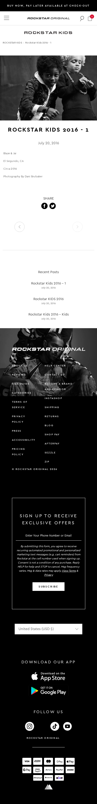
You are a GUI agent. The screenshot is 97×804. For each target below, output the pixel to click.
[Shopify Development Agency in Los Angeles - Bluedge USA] (48, 787)
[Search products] (82, 18)
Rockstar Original (43, 738)
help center (55, 365)
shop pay (52, 434)
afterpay (52, 443)
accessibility (24, 440)
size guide (21, 384)
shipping (52, 407)
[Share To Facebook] (44, 206)
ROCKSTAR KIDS (12, 42)
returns (52, 416)
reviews (19, 374)
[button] (89, 18)
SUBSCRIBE (48, 586)
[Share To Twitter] (52, 206)
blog (49, 425)
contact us (55, 374)
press (16, 431)
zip (47, 461)
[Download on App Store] (48, 676)
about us (20, 365)
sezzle (50, 452)
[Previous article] (19, 227)
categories (22, 393)
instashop (53, 398)
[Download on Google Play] (48, 691)
